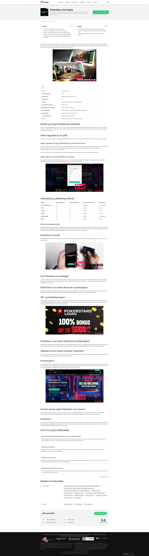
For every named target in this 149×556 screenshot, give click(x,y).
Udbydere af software (72, 534)
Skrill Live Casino (67, 497)
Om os (78, 534)
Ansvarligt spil (63, 535)
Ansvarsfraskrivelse (95, 534)
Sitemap (82, 534)
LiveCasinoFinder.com (43, 21)
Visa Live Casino (77, 497)
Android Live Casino (68, 504)
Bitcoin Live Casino (96, 490)
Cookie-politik (103, 534)
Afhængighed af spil (79, 535)
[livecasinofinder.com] (44, 1)
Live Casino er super (65, 160)
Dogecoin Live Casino (79, 493)
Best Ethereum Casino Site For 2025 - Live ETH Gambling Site (76, 490)
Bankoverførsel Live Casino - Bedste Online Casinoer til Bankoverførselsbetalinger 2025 (82, 486)
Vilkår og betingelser (71, 535)
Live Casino (45, 534)
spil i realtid (42, 47)
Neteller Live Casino (79, 495)
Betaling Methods (63, 534)
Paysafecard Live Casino (101, 495)
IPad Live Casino (78, 504)
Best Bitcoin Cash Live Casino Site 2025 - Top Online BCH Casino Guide (79, 488)
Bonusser (58, 534)
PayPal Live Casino (90, 495)
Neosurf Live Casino (68, 495)
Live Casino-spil (52, 534)
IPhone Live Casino (88, 504)
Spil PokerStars (100, 12)
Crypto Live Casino (68, 493)
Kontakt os (86, 535)
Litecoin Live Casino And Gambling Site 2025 (95, 493)
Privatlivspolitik (88, 534)
